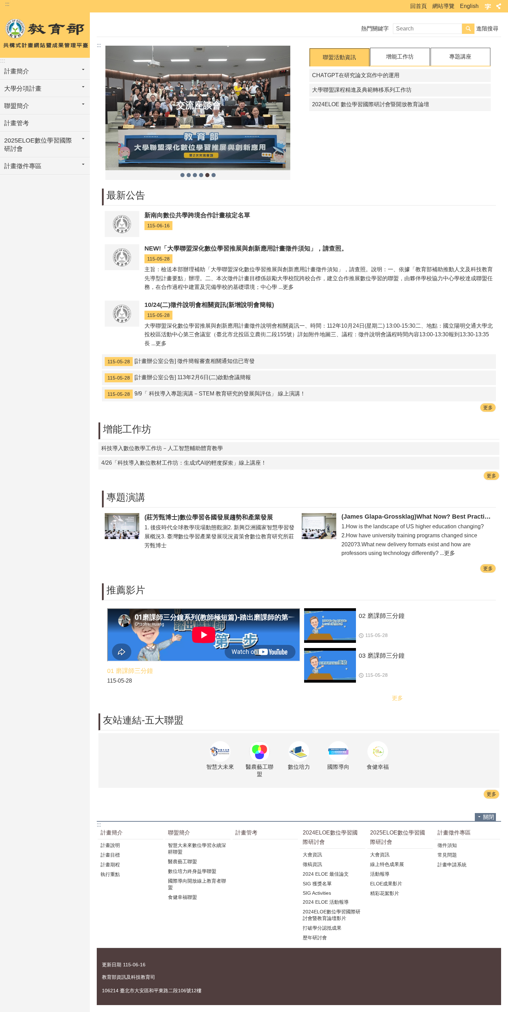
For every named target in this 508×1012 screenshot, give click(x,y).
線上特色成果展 (387, 864)
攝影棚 (213, 175)
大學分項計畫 (22, 88)
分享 (499, 6)
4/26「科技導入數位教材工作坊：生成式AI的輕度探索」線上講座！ (183, 463)
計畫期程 (110, 864)
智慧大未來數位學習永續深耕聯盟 (197, 848)
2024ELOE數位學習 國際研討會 (330, 837)
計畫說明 (110, 845)
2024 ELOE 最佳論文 (326, 874)
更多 (488, 407)
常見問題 (447, 855)
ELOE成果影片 (386, 883)
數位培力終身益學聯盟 (192, 871)
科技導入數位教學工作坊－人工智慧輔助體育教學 (162, 448)
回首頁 (418, 6)
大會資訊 (312, 854)
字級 (488, 6)
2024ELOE (201, 175)
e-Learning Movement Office (45, 33)
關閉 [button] (488, 817)
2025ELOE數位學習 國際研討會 (38, 144)
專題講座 (460, 57)
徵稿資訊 (312, 864)
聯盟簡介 (16, 105)
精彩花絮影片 (384, 893)
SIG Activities (317, 893)
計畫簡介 (16, 71)
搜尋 (468, 29)
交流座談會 (207, 175)
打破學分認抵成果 (322, 928)
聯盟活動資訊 (339, 57)
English (469, 6)
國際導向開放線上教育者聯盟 (197, 884)
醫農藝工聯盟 (182, 861)
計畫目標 (110, 855)
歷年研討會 (315, 937)
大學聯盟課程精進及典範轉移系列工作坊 (362, 90)
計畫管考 (16, 123)
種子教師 (189, 175)
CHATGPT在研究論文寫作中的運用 (355, 75)
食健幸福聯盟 (182, 897)
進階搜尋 (487, 28)
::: (7, 4)
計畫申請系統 (452, 864)
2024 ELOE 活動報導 (326, 902)
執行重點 (110, 874)
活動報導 (379, 874)
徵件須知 (447, 845)
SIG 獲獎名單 (317, 883)
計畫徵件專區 (22, 166)
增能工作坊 (400, 57)
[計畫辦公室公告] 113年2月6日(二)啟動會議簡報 (179, 377)
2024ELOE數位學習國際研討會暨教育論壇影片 (331, 915)
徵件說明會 (195, 175)
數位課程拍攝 (182, 175)
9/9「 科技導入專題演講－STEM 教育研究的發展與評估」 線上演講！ (206, 394)
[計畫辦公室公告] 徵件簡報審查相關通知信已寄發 (181, 361)
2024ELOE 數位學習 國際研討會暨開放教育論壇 (370, 104)
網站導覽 (443, 6)
